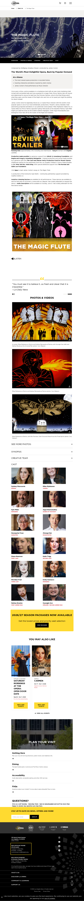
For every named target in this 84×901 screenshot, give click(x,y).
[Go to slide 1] (39, 54)
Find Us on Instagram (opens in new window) (65, 838)
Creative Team (48, 60)
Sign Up (34, 817)
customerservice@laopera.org (19, 852)
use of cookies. (49, 898)
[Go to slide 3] (45, 54)
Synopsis (37, 60)
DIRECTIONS (15, 840)
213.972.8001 (49, 804)
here (16, 170)
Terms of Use (37, 891)
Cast (56, 60)
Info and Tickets (20, 705)
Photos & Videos (26, 60)
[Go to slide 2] (42, 54)
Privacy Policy (46, 891)
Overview (14, 60)
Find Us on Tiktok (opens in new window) (65, 850)
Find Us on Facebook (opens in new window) (65, 846)
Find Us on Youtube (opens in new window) (65, 842)
